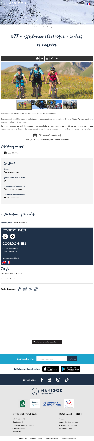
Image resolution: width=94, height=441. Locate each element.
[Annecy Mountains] (52, 403)
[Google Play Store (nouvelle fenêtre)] (70, 369)
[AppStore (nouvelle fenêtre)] (50, 369)
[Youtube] (49, 380)
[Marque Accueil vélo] (23, 403)
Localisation (56, 58)
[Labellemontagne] (35, 403)
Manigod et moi (25, 358)
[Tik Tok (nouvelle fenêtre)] (67, 380)
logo (13, 153)
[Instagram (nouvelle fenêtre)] (58, 380)
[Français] (88, 4)
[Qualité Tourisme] (69, 403)
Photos (37, 58)
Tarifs (51, 58)
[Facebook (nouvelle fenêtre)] (41, 380)
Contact (47, 58)
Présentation (42, 58)
